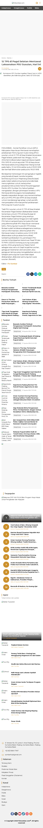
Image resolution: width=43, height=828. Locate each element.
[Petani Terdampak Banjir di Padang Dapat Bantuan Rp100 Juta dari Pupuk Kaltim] (31, 284)
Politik (4, 793)
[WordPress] (23, 813)
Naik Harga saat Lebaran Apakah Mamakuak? (23, 673)
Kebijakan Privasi (7, 772)
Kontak (4, 778)
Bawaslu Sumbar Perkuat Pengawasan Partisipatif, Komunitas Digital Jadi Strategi (10, 290)
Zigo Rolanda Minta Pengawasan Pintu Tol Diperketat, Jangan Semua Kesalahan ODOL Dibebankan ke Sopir (27, 411)
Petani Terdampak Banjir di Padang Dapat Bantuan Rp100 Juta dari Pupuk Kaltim (31, 290)
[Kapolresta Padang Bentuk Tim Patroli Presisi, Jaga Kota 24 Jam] (31, 308)
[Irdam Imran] (6, 655)
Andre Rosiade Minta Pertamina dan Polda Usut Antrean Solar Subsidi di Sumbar (24, 564)
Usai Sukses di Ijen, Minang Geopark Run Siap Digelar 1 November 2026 (31, 302)
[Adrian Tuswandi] (6, 646)
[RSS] (30, 813)
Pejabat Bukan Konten (19, 645)
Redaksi (4, 766)
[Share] (39, 68)
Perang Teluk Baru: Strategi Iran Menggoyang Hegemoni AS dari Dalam (25, 654)
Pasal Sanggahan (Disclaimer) (12, 775)
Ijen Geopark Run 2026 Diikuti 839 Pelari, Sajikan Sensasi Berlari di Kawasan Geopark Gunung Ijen (26, 422)
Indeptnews (6, 787)
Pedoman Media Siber (9, 769)
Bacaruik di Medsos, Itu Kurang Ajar (24, 586)
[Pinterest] (19, 813)
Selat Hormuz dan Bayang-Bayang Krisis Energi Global (24, 712)
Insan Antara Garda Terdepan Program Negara (25, 683)
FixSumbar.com (24, 821)
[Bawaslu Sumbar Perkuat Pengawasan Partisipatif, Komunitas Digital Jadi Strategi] (11, 284)
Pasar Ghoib (15, 721)
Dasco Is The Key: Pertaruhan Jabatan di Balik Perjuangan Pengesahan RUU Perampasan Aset (10, 302)
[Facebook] (28, 274)
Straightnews (17, 331)
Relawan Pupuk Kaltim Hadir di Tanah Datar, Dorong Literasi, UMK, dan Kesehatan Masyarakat (26, 434)
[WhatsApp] (39, 274)
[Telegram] (36, 274)
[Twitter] (32, 274)
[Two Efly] (6, 665)
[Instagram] (27, 813)
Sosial (4, 799)
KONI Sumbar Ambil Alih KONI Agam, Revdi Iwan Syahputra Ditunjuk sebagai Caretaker (24, 549)
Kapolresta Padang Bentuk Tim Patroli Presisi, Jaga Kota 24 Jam (31, 313)
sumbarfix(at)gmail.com (13, 755)
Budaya (4, 802)
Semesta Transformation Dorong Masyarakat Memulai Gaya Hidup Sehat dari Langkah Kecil (23, 556)
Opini (3, 805)
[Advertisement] (21, 33)
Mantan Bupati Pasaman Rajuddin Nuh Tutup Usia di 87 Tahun (25, 533)
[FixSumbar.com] (18, 3)
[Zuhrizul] (6, 675)
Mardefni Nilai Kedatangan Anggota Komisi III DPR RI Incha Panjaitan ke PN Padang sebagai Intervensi (25, 571)
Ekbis (3, 796)
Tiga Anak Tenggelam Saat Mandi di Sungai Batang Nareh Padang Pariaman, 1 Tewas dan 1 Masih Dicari (11, 313)
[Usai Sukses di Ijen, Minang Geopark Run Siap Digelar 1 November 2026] (31, 296)
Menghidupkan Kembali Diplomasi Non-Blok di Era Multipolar (26, 702)
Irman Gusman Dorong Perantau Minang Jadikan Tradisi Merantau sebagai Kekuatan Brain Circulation (26, 398)
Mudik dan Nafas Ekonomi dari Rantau (25, 664)
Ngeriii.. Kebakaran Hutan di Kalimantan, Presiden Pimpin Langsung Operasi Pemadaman (22, 579)
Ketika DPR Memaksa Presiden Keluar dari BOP (25, 693)
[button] (37, 3)
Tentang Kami (6, 763)
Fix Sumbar (5, 68)
